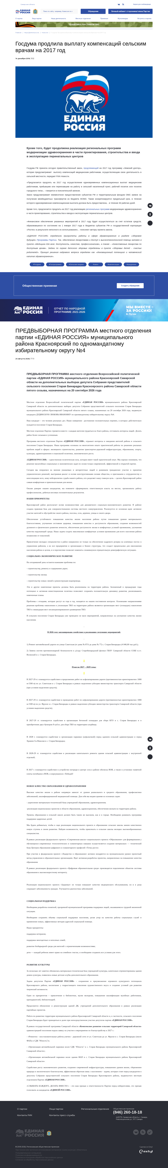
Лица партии (36, 18)
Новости (45, 32)
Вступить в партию (144, 18)
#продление (131, 264)
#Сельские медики (76, 264)
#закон (95, 264)
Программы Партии (47, 240)
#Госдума (37, 264)
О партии (18, 18)
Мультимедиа (123, 18)
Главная (18, 32)
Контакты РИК (24, 1115)
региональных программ (97, 209)
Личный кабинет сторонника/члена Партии (130, 11)
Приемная (104, 18)
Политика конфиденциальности (28, 1155)
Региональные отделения (95, 1109)
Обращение (93, 11)
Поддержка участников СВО (84, 24)
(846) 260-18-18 (127, 1112)
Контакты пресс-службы (62, 1115)
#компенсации (113, 264)
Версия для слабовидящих (142, 4)
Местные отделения (83, 18)
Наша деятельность (58, 18)
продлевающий (91, 168)
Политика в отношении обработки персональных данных (39, 1158)
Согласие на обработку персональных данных (34, 1160)
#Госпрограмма (55, 264)
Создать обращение (130, 286)
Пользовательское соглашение (28, 1153)
